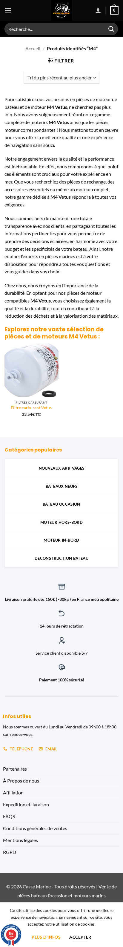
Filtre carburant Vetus (32, 407)
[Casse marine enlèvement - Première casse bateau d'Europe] (62, 10)
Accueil (32, 48)
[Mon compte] (98, 10)
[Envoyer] (111, 29)
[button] (8, 10)
